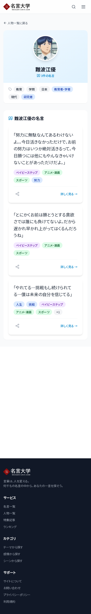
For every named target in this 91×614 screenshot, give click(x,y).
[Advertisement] (45, 402)
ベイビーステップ (27, 172)
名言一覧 (9, 506)
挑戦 (32, 304)
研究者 (28, 97)
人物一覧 (9, 513)
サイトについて (12, 581)
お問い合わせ (12, 588)
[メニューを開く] (83, 7)
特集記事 (9, 520)
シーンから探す (13, 561)
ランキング (10, 527)
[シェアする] (17, 194)
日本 (44, 89)
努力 (37, 180)
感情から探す (12, 554)
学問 (32, 89)
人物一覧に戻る (18, 23)
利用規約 (9, 601)
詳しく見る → (69, 194)
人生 (19, 304)
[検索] (73, 7)
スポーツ (21, 180)
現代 (14, 97)
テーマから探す (13, 547)
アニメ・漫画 (52, 172)
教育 (19, 89)
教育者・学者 (62, 89)
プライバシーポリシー (16, 595)
